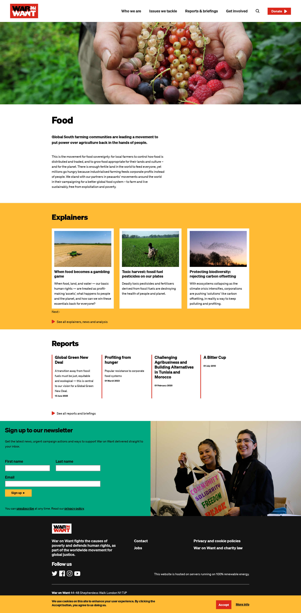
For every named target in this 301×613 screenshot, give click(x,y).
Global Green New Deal (71, 360)
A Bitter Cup (214, 357)
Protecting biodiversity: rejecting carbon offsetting (213, 273)
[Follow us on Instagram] (69, 574)
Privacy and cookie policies (217, 540)
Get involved (237, 11)
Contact (141, 540)
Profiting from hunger (118, 360)
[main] (150, 221)
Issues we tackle (163, 11)
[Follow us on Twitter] (54, 574)
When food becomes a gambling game (82, 273)
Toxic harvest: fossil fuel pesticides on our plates (142, 273)
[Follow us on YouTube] (77, 574)
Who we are (131, 11)
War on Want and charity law (218, 548)
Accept (224, 605)
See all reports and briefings (76, 413)
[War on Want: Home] (24, 11)
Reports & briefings (201, 11)
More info (242, 604)
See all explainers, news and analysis (82, 322)
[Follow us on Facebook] (62, 574)
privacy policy (74, 508)
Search (257, 11)
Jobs (138, 548)
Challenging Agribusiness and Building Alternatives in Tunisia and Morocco (174, 367)
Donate (276, 11)
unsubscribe (25, 508)
